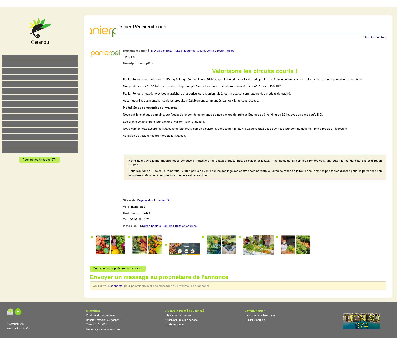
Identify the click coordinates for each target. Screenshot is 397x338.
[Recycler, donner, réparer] (40, 71)
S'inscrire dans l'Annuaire (260, 315)
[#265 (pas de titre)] (40, 91)
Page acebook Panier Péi (153, 200)
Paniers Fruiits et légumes (180, 225)
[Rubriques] (187, 4)
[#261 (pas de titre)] (178, 4)
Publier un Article (255, 319)
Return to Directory (373, 37)
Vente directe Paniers (220, 50)
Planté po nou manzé (178, 315)
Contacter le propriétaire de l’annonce (117, 268)
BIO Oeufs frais (161, 50)
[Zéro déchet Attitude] (40, 77)
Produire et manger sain (100, 315)
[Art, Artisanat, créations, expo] (40, 117)
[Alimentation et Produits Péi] (40, 64)
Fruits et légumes (184, 50)
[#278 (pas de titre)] (40, 130)
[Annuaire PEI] (195, 4)
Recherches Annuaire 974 (39, 159)
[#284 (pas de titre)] (213, 4)
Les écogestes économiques (103, 329)
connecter (117, 285)
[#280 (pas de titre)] (204, 4)
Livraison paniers (150, 225)
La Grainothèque (175, 324)
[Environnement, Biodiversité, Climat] (40, 84)
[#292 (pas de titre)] (221, 4)
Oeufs (201, 50)
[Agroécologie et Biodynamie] (40, 58)
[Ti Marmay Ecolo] (40, 110)
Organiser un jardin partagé (181, 319)
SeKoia (27, 328)
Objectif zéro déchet (98, 324)
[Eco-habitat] (40, 97)
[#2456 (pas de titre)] (40, 104)
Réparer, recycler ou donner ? (103, 319)
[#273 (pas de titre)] (40, 124)
